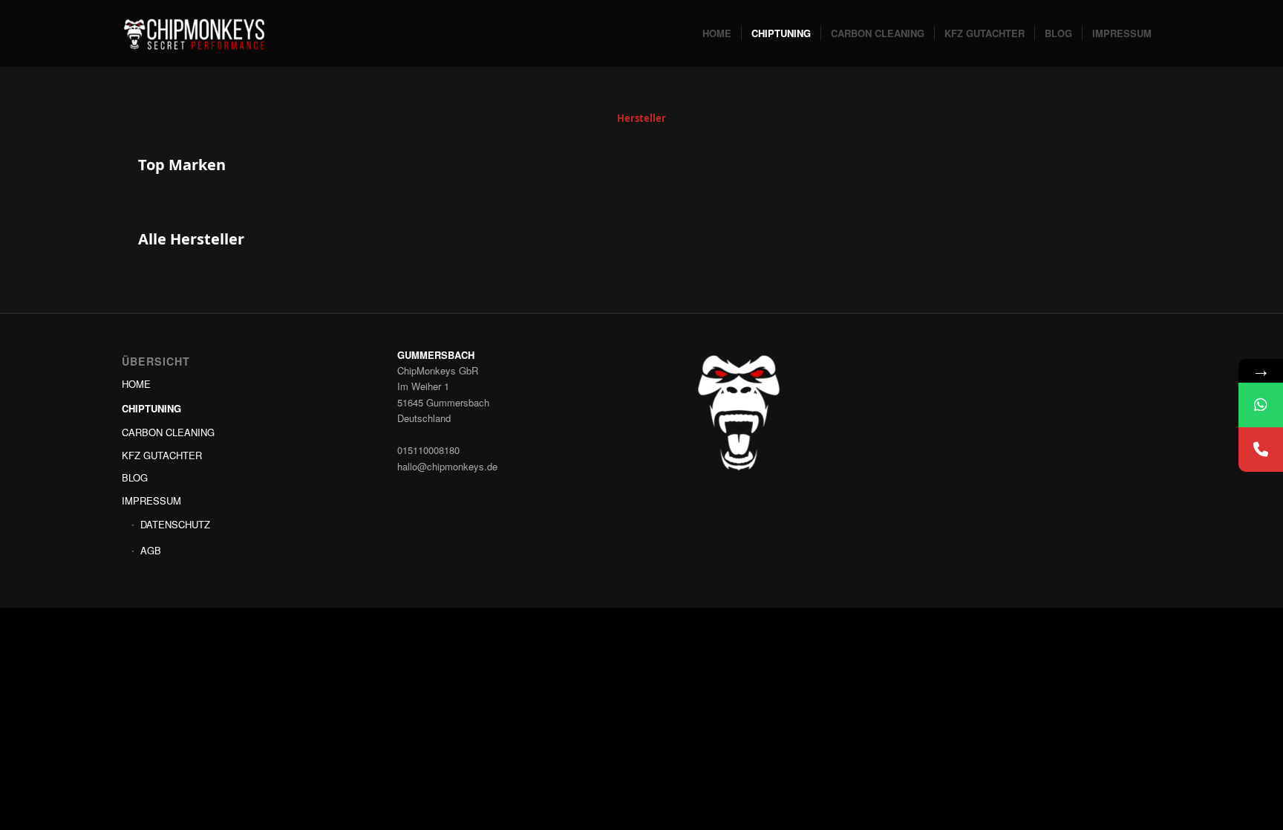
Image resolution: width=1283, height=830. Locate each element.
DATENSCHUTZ (175, 524)
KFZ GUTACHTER (162, 455)
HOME (136, 384)
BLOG (135, 477)
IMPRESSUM (151, 500)
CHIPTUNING (151, 408)
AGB (150, 550)
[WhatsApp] (1260, 405)
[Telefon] (1260, 449)
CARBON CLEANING (168, 432)
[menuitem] (717, 33)
